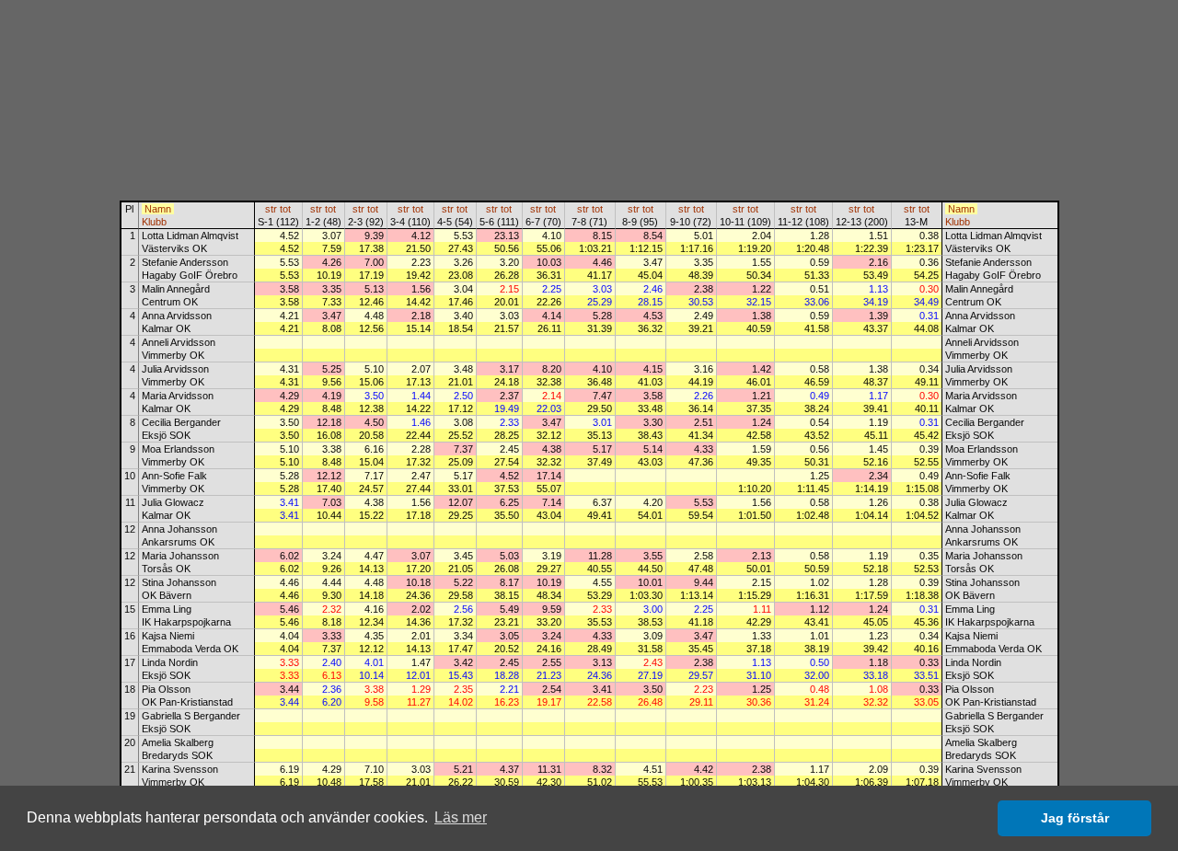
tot (285, 208)
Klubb (154, 221)
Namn (157, 208)
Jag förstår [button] (1075, 818)
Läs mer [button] (460, 817)
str (271, 208)
